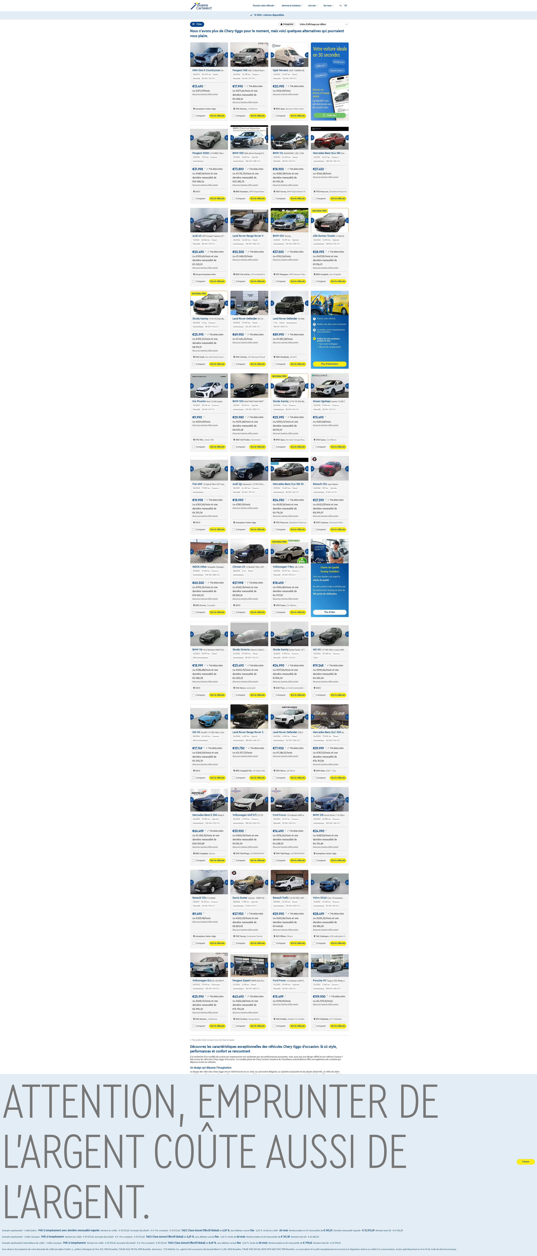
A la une (312, 5)
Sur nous (328, 5)
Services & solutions (291, 5)
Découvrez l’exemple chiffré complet (205, 94)
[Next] (226, 55)
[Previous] (192, 55)
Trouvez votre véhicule (263, 5)
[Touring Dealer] (202, 5)
